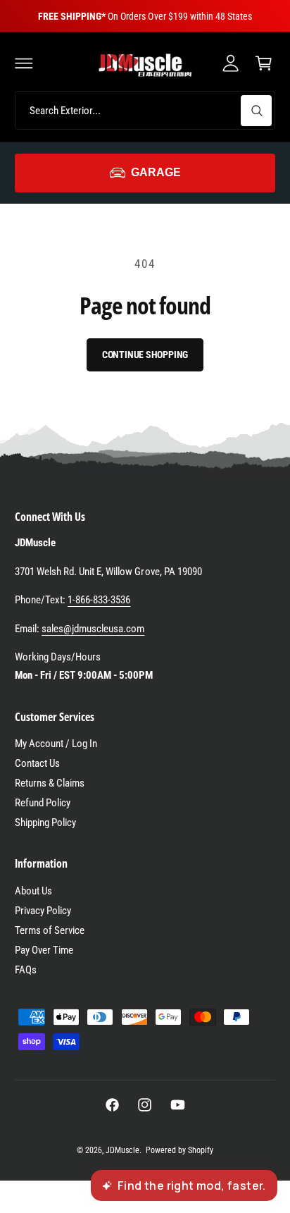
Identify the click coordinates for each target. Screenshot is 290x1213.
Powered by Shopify (179, 1150)
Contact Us (37, 763)
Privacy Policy (43, 910)
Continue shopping (145, 354)
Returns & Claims (49, 783)
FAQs (26, 969)
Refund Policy (42, 802)
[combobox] (145, 110)
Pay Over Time (44, 950)
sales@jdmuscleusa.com (93, 628)
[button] (24, 63)
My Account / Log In (56, 743)
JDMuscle (122, 1150)
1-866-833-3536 (99, 599)
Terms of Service (49, 930)
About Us (33, 891)
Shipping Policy (45, 822)
